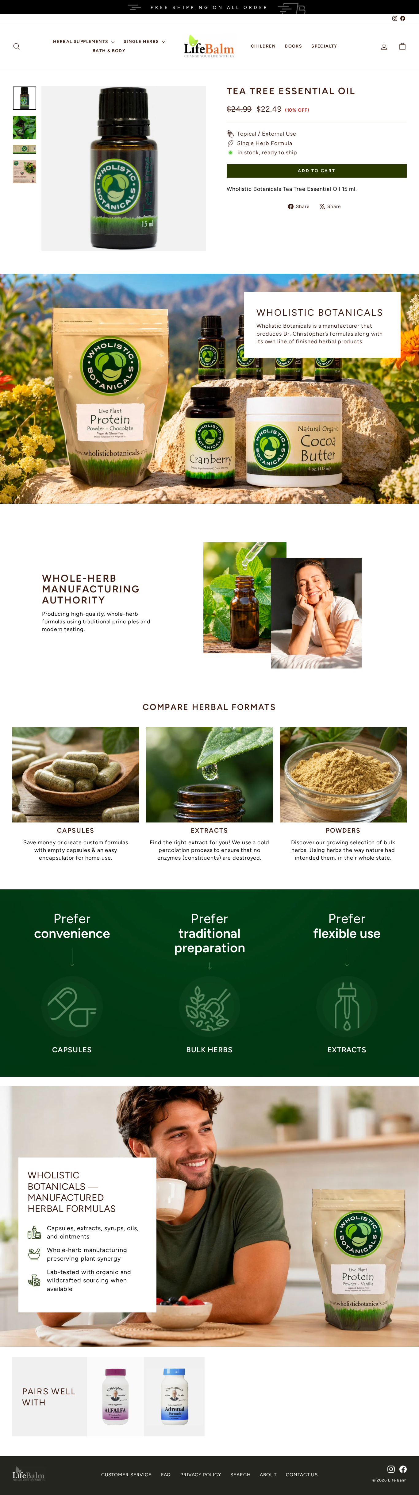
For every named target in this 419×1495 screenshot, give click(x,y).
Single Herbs (142, 41)
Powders (343, 830)
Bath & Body (109, 50)
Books (293, 46)
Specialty (324, 46)
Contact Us (302, 1475)
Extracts (210, 830)
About (268, 1475)
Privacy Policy (200, 1475)
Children (263, 46)
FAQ (166, 1475)
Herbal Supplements (81, 41)
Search (240, 1475)
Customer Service (126, 1475)
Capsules (76, 830)
